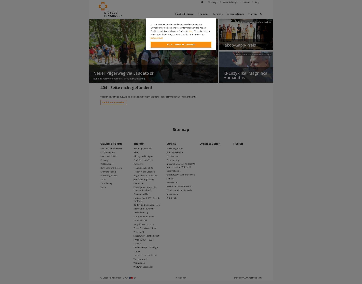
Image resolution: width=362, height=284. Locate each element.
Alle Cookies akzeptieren (181, 44)
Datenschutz (157, 37)
